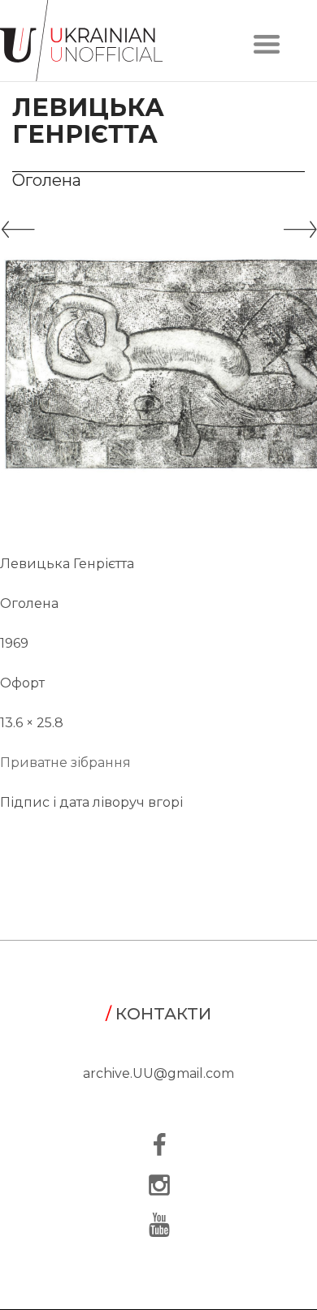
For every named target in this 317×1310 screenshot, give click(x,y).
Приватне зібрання (65, 762)
